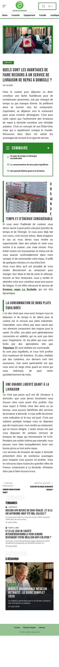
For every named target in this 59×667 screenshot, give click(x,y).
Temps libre (13, 528)
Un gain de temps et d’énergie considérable (23, 157)
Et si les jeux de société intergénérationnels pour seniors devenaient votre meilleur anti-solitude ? (28, 534)
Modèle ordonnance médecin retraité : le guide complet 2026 (27, 593)
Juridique (12, 507)
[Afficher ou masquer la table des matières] (39, 148)
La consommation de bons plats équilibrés (29, 165)
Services (8, 63)
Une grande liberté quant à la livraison (27, 171)
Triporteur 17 (10, 347)
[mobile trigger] (5, 6)
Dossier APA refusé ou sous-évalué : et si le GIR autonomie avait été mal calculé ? (29, 512)
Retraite (12, 584)
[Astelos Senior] (19, 6)
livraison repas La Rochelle (20, 289)
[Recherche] (43, 6)
